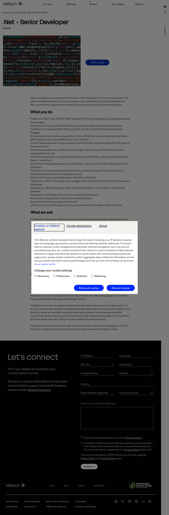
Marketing (100, 276)
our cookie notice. (46, 264)
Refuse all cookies (89, 288)
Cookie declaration (79, 226)
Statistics (82, 276)
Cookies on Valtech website (47, 227)
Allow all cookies (121, 288)
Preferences (63, 276)
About (103, 226)
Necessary (43, 276)
